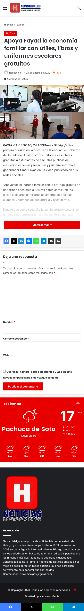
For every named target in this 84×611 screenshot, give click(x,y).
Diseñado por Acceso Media (42, 596)
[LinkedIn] (21, 241)
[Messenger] (29, 241)
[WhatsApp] (36, 241)
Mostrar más (41, 224)
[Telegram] (43, 241)
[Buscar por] (79, 9)
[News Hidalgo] (25, 8)
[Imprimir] (58, 241)
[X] (14, 241)
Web (6, 355)
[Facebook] (6, 241)
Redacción (15, 72)
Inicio (9, 24)
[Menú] (5, 9)
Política (20, 24)
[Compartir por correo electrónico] (51, 241)
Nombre (9, 322)
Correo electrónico (16, 338)
